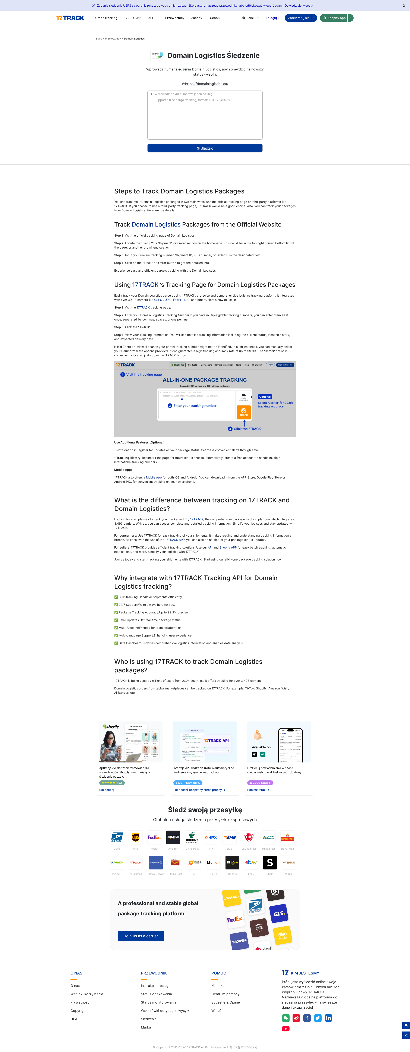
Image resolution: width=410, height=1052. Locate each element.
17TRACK (146, 284)
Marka (146, 1027)
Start (99, 38)
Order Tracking (106, 18)
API (150, 18)
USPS (158, 299)
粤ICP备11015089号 (244, 1047)
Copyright (78, 1010)
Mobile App (154, 477)
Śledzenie (149, 1019)
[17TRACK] (70, 18)
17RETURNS (133, 18)
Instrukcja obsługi (155, 985)
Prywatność (79, 1002)
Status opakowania (156, 994)
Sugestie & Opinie (225, 1002)
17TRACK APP (174, 539)
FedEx (178, 299)
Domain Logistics (156, 224)
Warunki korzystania (86, 994)
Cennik (215, 18)
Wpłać (216, 1010)
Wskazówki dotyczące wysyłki (165, 1010)
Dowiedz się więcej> (299, 5)
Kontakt (217, 985)
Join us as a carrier (141, 936)
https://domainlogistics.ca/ (206, 84)
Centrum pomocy (225, 994)
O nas (75, 985)
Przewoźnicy (113, 38)
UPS (168, 299)
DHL (187, 299)
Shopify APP (228, 547)
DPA (73, 1019)
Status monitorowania (158, 1002)
